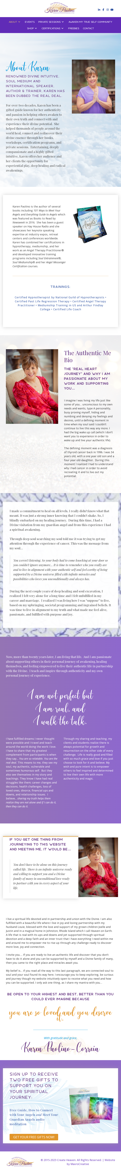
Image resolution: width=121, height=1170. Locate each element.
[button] (99, 9)
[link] (15, 22)
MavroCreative (80, 1164)
